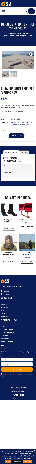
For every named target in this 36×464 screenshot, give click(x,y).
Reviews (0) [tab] (24, 152)
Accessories (15, 122)
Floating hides (24, 122)
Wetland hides (24, 124)
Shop (14, 33)
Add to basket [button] (27, 227)
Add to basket (17, 135)
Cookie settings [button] (17, 461)
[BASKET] (31, 11)
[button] (3, 11)
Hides (19, 33)
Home (10, 33)
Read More (28, 461)
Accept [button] (8, 461)
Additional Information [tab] (11, 152)
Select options (9, 229)
